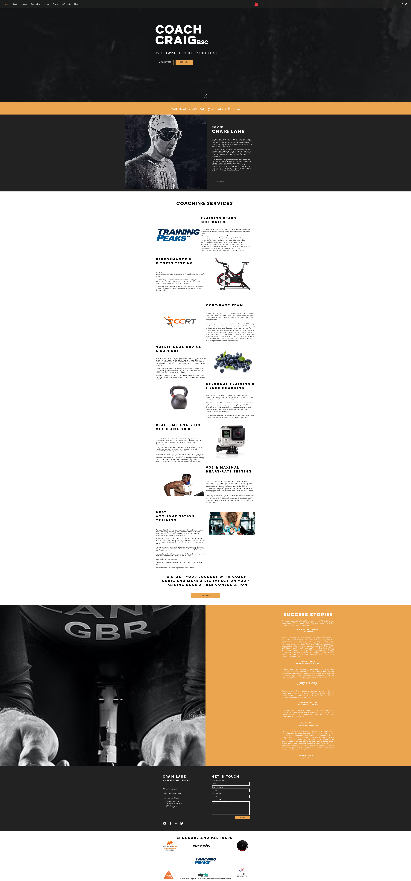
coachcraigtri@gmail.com (172, 793)
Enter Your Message (219, 800)
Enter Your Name (218, 780)
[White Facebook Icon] (398, 4)
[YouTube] (165, 823)
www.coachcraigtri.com (171, 798)
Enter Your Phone (218, 793)
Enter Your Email (217, 787)
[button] (256, 4)
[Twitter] (406, 4)
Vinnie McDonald (225, 879)
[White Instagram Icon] (402, 4)
